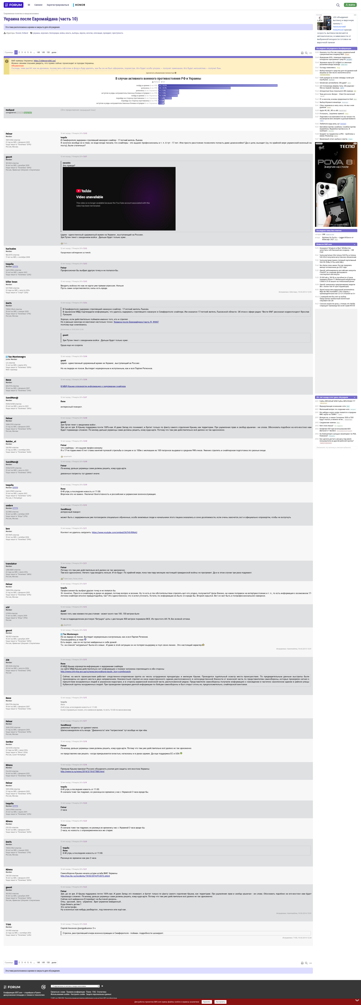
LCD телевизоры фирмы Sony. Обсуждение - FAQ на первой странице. (337, 87)
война (62, 33)
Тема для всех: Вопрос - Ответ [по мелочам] (337, 94)
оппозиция (97, 33)
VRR (323, 234)
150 (48, 52)
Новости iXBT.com (324, 244)
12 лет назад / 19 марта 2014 (297, 110)
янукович (45, 33)
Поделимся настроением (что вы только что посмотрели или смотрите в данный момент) (337, 118)
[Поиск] (338, 4)
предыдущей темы (87, 110)
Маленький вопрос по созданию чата (334, 409)
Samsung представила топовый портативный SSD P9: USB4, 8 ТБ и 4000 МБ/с (338, 261)
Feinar (75, 579)
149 (43, 52)
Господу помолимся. (328, 68)
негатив (89, 33)
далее (54, 52)
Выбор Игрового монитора (330, 102)
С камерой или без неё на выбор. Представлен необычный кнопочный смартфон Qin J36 (335, 299)
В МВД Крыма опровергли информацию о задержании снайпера (93, 386)
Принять (207, 1002)
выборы (75, 33)
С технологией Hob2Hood (339, 26)
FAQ (94, 991)
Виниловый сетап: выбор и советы (333, 139)
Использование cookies (60, 994)
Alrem (80, 579)
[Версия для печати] (302, 53)
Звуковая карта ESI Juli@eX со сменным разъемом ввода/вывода (335, 63)
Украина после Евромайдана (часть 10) (41, 19)
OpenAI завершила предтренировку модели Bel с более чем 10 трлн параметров (337, 286)
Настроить (220, 1002)
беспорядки (54, 33)
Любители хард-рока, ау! (330, 124)
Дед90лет (67, 625)
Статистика (101, 991)
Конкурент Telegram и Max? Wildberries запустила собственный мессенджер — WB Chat (337, 250)
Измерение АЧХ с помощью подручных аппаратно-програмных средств (335, 58)
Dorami (18, 33)
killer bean (68, 579)
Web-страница (11, 370)
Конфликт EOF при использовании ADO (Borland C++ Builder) (335, 430)
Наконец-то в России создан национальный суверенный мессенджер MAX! (337, 53)
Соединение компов (328, 423)
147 (163, 82)
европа (82, 33)
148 (38, 52)
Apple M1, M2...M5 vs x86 (329, 111)
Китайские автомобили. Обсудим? (333, 83)
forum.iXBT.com (104, 998)
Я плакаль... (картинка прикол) (332, 114)
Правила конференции (75, 991)
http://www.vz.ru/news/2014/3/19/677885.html (82, 771)
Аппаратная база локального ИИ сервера (336, 91)
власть (68, 33)
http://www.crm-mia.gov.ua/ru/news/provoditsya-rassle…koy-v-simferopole (96, 671)
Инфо (308, 133)
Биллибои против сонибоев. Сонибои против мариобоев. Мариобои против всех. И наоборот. (338, 129)
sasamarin (68, 456)
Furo (65, 243)
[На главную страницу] (13, 5)
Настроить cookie (78, 994)
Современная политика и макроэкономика (21, 13)
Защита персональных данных (98, 994)
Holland (25, 33)
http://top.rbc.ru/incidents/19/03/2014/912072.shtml (85, 876)
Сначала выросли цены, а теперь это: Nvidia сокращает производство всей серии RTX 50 (337, 305)
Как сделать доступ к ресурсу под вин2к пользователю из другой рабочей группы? (337, 440)
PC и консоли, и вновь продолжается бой (336, 99)
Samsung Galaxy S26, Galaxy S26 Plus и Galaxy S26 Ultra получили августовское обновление (338, 256)
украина (36, 33)
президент (107, 33)
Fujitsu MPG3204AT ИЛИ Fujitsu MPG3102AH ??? (337, 401)
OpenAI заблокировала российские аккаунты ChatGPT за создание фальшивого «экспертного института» (338, 272)
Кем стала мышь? (327, 426)
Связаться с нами (58, 991)
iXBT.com (55, 998)
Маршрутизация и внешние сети (333, 406)
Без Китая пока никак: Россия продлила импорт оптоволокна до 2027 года (336, 266)
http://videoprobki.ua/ (45, 60)
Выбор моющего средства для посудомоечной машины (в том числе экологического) (338, 72)
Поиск (88, 991)
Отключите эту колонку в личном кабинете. (334, 448)
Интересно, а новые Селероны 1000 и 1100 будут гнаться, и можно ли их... (337, 418)
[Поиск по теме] (306, 53)
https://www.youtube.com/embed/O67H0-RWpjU (114, 532)
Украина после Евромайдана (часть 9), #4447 (136, 322)
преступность (117, 33)
